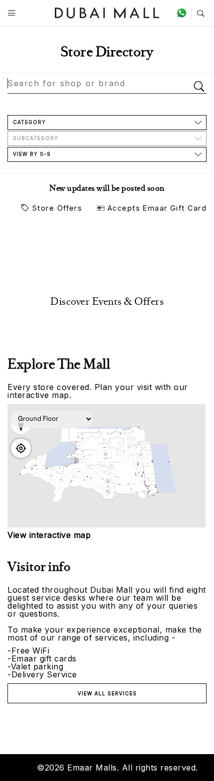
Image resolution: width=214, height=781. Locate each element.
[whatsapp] (184, 12)
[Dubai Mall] (107, 11)
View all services (107, 693)
